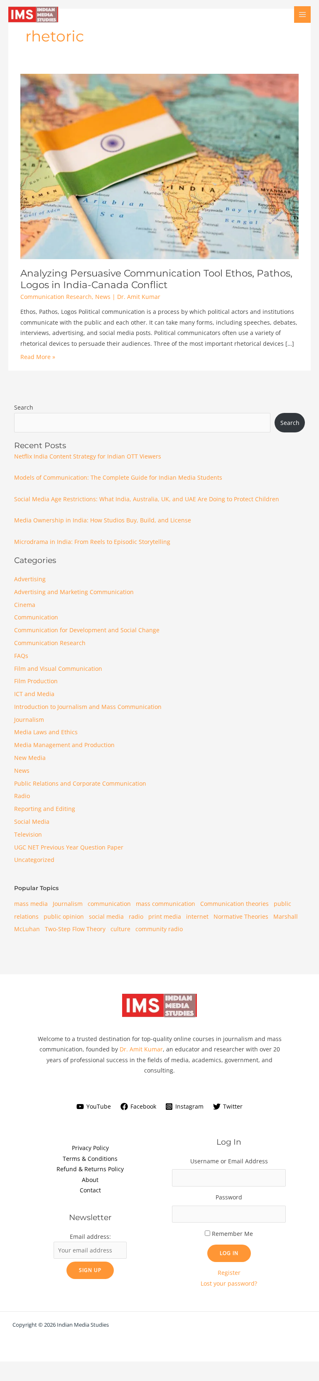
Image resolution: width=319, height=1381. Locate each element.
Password (229, 1197)
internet (197, 916)
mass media (31, 904)
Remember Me (232, 1234)
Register (229, 1273)
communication (109, 904)
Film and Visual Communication (58, 668)
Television (28, 834)
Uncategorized (34, 860)
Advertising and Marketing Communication (74, 592)
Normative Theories (240, 916)
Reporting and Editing (44, 809)
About (90, 1180)
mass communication (165, 904)
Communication (36, 617)
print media (164, 916)
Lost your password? (229, 1283)
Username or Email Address (229, 1161)
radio (136, 916)
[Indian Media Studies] (33, 14)
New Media (30, 758)
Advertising (30, 579)
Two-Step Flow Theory (75, 929)
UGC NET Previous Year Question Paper (68, 847)
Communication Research (56, 297)
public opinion (64, 916)
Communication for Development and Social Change (87, 630)
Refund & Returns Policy (90, 1169)
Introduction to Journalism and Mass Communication (88, 707)
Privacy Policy (90, 1148)
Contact (90, 1190)
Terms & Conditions (90, 1159)
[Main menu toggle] (302, 14)
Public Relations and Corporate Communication (80, 783)
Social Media (31, 821)
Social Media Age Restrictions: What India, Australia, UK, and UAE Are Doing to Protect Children (146, 499)
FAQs (21, 656)
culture (120, 929)
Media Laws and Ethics (46, 732)
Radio (22, 796)
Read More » (37, 357)
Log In (229, 1253)
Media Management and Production (64, 745)
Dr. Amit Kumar (141, 1049)
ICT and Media (34, 694)
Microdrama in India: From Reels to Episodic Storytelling (92, 542)
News (102, 297)
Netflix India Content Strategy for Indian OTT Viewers (87, 456)
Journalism (29, 719)
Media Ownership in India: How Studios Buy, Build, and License (102, 520)
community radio (159, 929)
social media (106, 916)
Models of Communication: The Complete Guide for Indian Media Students (118, 477)
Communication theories (234, 904)
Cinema (24, 605)
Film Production (36, 681)
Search (23, 407)
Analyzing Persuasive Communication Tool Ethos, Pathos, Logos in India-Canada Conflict (156, 279)
